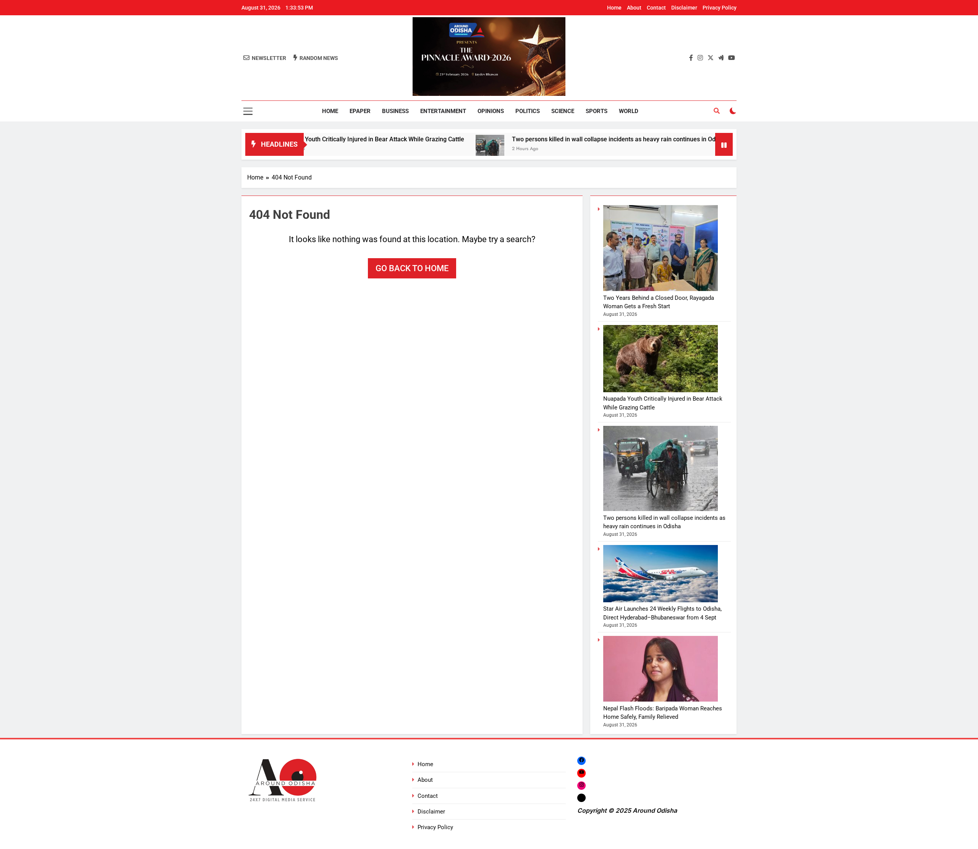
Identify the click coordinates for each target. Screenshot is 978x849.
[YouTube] (581, 773)
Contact (656, 8)
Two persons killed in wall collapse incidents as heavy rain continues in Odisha (580, 139)
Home (614, 8)
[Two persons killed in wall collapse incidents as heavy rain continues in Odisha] (450, 149)
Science (562, 111)
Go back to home (412, 268)
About (634, 8)
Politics (527, 111)
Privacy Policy (720, 8)
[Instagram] (581, 785)
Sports (596, 111)
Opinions (491, 111)
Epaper (360, 111)
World (628, 111)
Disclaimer (684, 8)
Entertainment (443, 111)
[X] (581, 797)
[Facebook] (581, 760)
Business (395, 111)
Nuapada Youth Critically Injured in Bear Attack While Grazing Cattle (332, 139)
